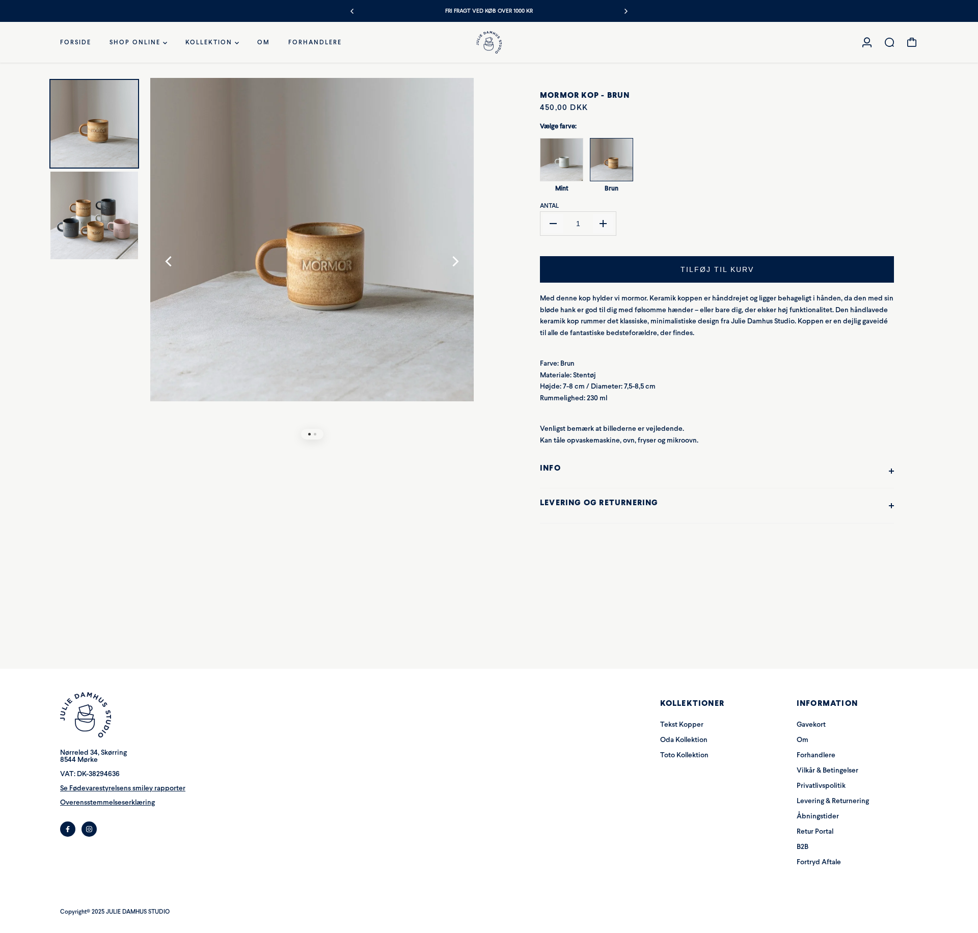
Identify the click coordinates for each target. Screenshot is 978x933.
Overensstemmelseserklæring (107, 802)
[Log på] (867, 42)
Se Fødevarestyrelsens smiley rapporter (122, 788)
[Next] (625, 11)
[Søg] (889, 42)
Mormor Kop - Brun (585, 95)
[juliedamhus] (489, 43)
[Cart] (912, 42)
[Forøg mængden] (603, 223)
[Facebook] (67, 829)
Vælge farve (558, 126)
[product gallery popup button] (455, 104)
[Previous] (352, 11)
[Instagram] (89, 829)
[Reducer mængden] (553, 223)
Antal (549, 206)
